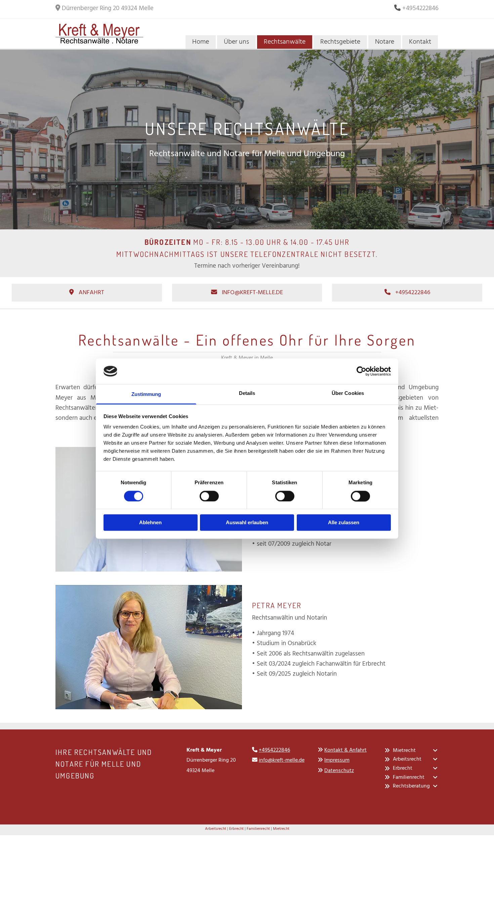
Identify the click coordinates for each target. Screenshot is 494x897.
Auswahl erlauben (247, 523)
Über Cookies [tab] (348, 393)
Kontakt (420, 42)
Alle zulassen (343, 523)
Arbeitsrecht (215, 828)
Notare (384, 42)
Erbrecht (236, 828)
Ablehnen (150, 523)
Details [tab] (247, 393)
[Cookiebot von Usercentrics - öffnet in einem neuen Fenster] (361, 371)
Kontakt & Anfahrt (345, 750)
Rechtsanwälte (284, 42)
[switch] (209, 496)
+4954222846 (274, 750)
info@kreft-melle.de (281, 760)
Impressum (336, 760)
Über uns (236, 42)
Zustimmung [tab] (146, 394)
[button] (87, 293)
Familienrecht (258, 828)
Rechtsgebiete (340, 42)
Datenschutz (339, 770)
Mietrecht (281, 828)
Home (200, 42)
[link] (387, 750)
